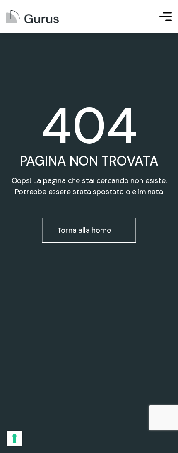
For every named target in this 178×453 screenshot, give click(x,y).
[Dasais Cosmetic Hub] (32, 16)
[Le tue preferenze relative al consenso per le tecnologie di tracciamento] (14, 438)
